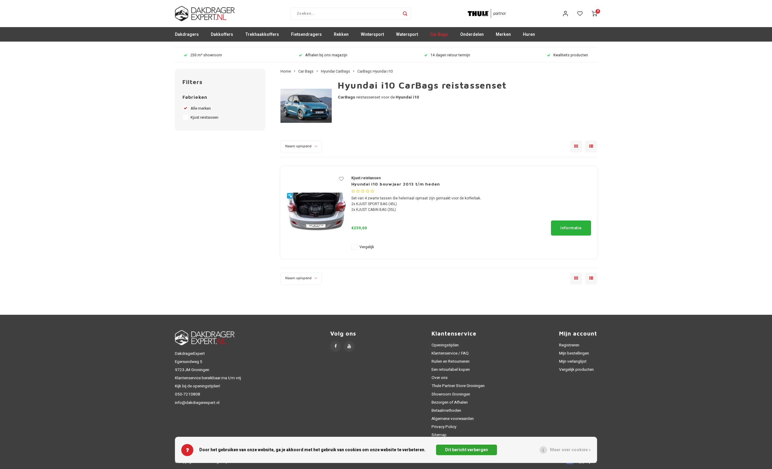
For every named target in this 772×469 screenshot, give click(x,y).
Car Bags (439, 34)
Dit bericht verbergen (466, 450)
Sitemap (439, 435)
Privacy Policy (444, 427)
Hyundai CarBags (335, 71)
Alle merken (201, 108)
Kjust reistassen (204, 117)
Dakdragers (187, 34)
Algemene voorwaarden (453, 419)
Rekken (341, 34)
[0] (594, 14)
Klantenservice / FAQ (450, 353)
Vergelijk (366, 247)
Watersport (407, 34)
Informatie (571, 228)
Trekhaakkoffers (262, 34)
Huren (529, 34)
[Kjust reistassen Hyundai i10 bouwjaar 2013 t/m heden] (316, 212)
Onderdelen (472, 34)
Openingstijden (445, 345)
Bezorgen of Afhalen (450, 402)
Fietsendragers (306, 34)
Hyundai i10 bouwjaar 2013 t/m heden (395, 183)
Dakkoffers (222, 34)
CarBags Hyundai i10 (375, 71)
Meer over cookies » (570, 450)
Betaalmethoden (446, 411)
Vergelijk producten (576, 370)
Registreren (569, 345)
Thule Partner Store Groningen (458, 386)
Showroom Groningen (451, 394)
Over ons (440, 378)
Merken (503, 34)
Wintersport (372, 34)
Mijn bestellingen (574, 353)
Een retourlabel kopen (451, 370)
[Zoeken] (405, 14)
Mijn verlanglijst (573, 361)
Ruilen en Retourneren (451, 361)
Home (285, 71)
